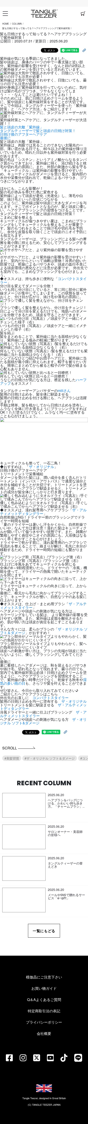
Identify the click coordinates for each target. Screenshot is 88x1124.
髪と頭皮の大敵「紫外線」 (21, 127)
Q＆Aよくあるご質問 (44, 999)
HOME (5, 23)
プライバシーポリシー (44, 1022)
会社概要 (44, 1033)
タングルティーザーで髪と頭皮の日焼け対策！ (38, 130)
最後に (5, 137)
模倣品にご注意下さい (44, 977)
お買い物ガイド (44, 988)
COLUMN (17, 23)
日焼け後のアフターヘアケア (23, 134)
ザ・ (61, 704)
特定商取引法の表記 (44, 1010)
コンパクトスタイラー (50, 697)
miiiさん (64, 390)
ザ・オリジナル (41, 466)
